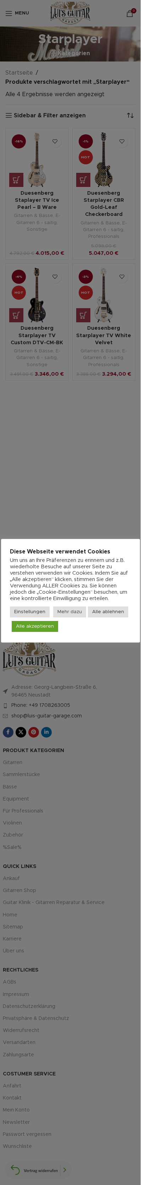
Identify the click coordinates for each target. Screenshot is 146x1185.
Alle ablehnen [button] (108, 612)
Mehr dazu (69, 612)
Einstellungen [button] (29, 612)
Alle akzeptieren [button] (35, 626)
